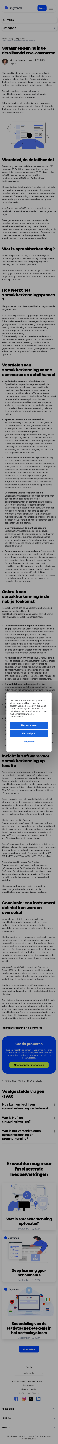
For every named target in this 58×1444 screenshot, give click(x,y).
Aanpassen (29, 741)
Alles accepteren (29, 725)
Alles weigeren (29, 733)
